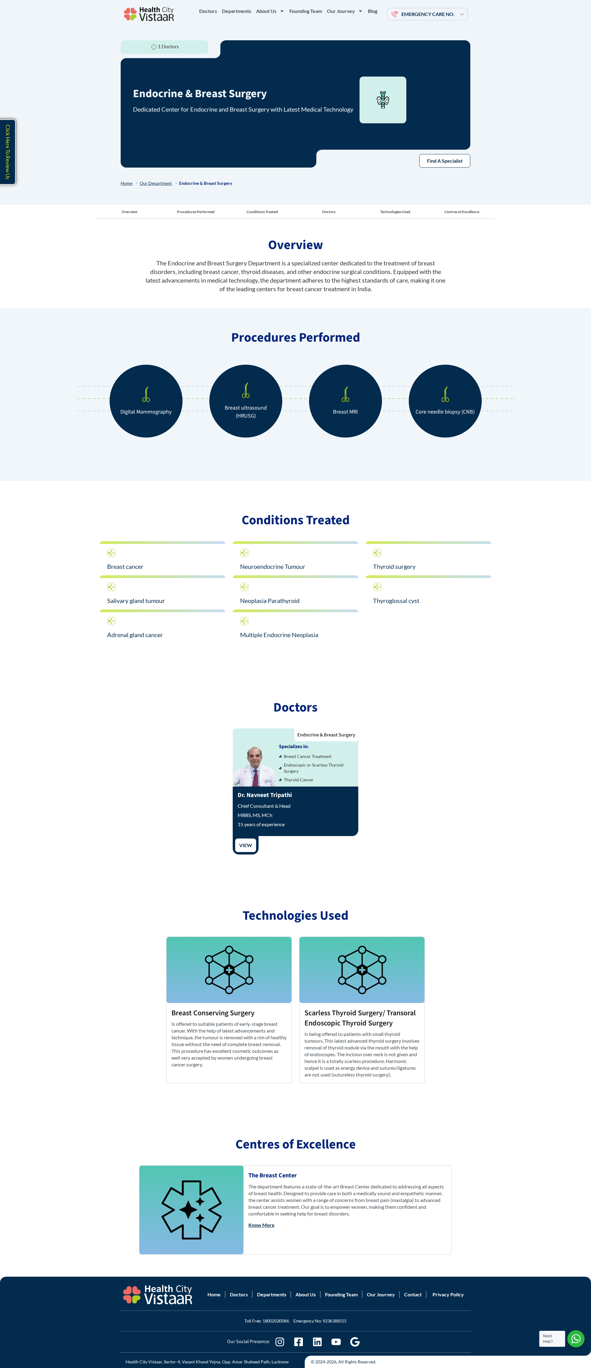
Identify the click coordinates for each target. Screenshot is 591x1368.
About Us (266, 11)
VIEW (245, 845)
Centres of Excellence (461, 211)
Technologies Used (395, 211)
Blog (372, 11)
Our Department (156, 183)
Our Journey (341, 11)
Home (126, 183)
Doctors (208, 11)
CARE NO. (428, 14)
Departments (236, 11)
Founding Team (305, 11)
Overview (129, 211)
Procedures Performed (196, 211)
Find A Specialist (445, 161)
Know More (261, 1225)
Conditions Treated (262, 211)
